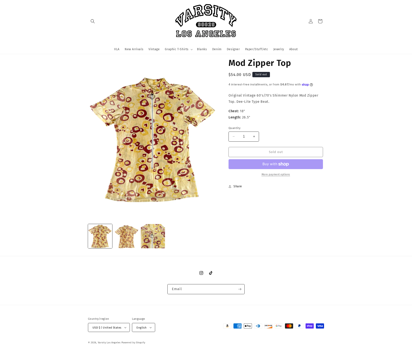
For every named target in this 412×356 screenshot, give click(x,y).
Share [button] (237, 186)
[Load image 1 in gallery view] (100, 236)
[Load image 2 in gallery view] (126, 236)
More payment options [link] (276, 174)
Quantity (234, 128)
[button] (92, 21)
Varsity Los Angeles (109, 342)
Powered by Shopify (133, 342)
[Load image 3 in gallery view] (153, 236)
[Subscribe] (239, 289)
